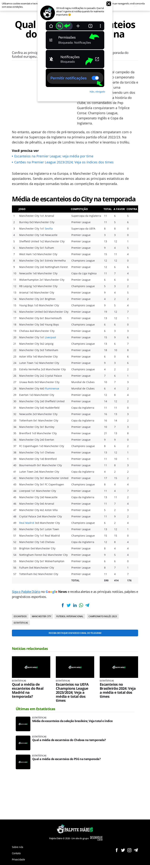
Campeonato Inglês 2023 (103, 616)
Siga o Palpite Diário (26, 591)
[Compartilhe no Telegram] (87, 605)
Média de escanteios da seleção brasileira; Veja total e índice (72, 721)
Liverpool (50, 337)
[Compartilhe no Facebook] (62, 605)
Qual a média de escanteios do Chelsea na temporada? (69, 740)
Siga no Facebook (116, 850)
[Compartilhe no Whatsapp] (81, 605)
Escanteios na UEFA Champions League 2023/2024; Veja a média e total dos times (72, 692)
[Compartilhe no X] (69, 605)
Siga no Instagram (129, 850)
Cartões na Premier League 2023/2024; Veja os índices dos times (64, 162)
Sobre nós (17, 847)
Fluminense (52, 388)
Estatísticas (21, 622)
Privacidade (18, 859)
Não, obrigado (97, 91)
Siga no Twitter (123, 850)
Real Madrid (26, 523)
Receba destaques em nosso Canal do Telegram (75, 633)
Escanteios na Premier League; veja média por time (53, 156)
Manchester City (41, 616)
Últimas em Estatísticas (35, 708)
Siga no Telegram (136, 850)
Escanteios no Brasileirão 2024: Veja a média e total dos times (118, 690)
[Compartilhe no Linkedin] (75, 605)
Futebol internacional (69, 616)
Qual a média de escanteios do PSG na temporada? (66, 759)
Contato (16, 853)
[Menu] (15, 5)
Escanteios (20, 616)
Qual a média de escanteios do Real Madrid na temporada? (27, 690)
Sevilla (49, 228)
